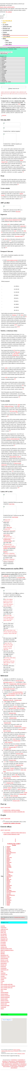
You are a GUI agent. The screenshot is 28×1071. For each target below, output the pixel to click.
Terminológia (3, 977)
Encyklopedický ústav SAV (14, 693)
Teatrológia (3, 973)
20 (23, 388)
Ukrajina (8, 901)
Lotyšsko (8, 874)
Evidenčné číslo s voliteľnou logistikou (11, 810)
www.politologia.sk (13, 1065)
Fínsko (7, 861)
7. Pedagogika (3, 66)
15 (16, 324)
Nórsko (8, 883)
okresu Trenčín (6, 535)
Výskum (2, 981)
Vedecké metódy (4, 999)
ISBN (21, 683)
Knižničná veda (4, 940)
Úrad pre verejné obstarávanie (12, 438)
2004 (17, 353)
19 (22, 385)
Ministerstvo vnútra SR (8, 700)
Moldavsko (8, 879)
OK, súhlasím (9, 11)
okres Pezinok (15, 517)
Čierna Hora (9, 857)
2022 (15, 230)
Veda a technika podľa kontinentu (8, 986)
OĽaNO (19, 456)
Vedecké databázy (4, 994)
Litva (7, 873)
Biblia (4, 38)
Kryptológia (3, 943)
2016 (25, 230)
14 (15, 324)
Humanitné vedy (4, 938)
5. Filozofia (3, 63)
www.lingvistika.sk (5, 1065)
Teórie (2, 971)
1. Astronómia (3, 73)
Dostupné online (12, 708)
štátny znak (17, 352)
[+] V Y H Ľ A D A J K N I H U (14, 47)
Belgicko (8, 850)
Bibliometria (3, 930)
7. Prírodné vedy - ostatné (6, 81)
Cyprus (8, 855)
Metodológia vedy (4, 955)
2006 (6, 368)
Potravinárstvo (4, 963)
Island (7, 869)
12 (6, 247)
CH (13, 92)
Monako (8, 880)
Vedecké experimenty (5, 995)
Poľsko (8, 884)
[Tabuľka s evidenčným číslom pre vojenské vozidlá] (9, 554)
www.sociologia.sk (14, 1066)
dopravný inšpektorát (12, 219)
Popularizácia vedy (5, 961)
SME (16, 774)
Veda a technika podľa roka (6, 987)
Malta (7, 878)
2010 (22, 315)
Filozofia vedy (4, 935)
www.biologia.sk (14, 1059)
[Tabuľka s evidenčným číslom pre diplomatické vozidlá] (9, 560)
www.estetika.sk (6, 1062)
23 (14, 445)
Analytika (3, 926)
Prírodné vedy (6, 28)
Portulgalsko (9, 885)
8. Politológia (3, 67)
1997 (7, 575)
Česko (7, 856)
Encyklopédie (4, 934)
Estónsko (8, 859)
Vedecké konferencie (5, 997)
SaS (6, 161)
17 (19, 326)
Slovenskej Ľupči (18, 236)
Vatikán (8, 904)
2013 (8, 224)
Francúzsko (8, 862)
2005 (6, 377)
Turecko (8, 903)
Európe (14, 845)
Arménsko (8, 848)
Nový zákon (8, 42)
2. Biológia (3, 74)
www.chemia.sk (23, 1063)
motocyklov (23, 226)
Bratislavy (5, 551)
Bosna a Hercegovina (11, 852)
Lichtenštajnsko (9, 872)
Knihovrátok (6, 34)
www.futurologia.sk (8, 1063)
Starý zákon (8, 44)
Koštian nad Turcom (9, 406)
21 (19, 396)
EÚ (14, 350)
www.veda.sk (21, 1066)
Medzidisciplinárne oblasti (6, 948)
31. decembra (19, 577)
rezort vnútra (14, 411)
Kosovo (8, 870)
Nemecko (8, 881)
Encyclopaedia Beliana (18, 692)
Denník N (15, 706)
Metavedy (3, 951)
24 (12, 471)
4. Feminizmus (3, 61)
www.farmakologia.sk (14, 1062)
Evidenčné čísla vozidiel (13, 843)
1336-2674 (10, 742)
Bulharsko (8, 853)
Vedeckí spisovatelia (5, 1005)
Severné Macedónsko (11, 891)
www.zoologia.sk (14, 1067)
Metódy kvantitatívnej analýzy (7, 950)
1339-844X (21, 708)
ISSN (18, 708)
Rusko (7, 889)
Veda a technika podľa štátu (7, 984)
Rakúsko (8, 886)
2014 (6, 239)
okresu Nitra (9, 527)
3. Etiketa (2, 60)
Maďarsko (8, 876)
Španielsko (8, 897)
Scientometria (3, 968)
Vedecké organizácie (5, 1002)
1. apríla (4, 575)
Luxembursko (9, 875)
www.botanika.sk (21, 1059)
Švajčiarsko (8, 900)
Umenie (5, 32)
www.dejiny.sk (5, 1061)
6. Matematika (3, 80)
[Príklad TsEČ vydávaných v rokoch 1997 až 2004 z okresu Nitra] (7, 521)
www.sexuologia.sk (7, 1066)
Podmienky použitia (21, 1053)
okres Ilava (18, 211)
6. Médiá (2, 64)
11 (10, 240)
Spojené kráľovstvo (10, 895)
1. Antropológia (3, 57)
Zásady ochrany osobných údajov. (7, 7)
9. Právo (2, 69)
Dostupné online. (13, 683)
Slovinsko (8, 893)
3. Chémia (3, 76)
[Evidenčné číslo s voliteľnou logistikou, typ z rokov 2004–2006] (9, 538)
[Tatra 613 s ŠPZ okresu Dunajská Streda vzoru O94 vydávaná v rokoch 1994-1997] (8, 622)
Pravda (16, 745)
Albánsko (8, 846)
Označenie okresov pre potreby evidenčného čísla (14, 811)
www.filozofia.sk (22, 1062)
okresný (6, 219)
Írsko (7, 868)
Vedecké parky (4, 1003)
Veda (22, 693)
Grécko (8, 863)
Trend (14, 739)
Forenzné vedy (4, 937)
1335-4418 (8, 778)
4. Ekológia (3, 77)
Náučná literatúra (4, 958)
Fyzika (3, 1063)
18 (15, 378)
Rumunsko (8, 887)
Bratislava (14, 315)
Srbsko (7, 896)
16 (18, 326)
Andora (8, 847)
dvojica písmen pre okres (12, 260)
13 (26, 316)
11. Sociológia (3, 71)
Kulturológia (3, 945)
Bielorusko (8, 851)
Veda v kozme (4, 989)
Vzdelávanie (3, 1007)
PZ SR (19, 219)
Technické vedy (4, 974)
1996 (19, 404)
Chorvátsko (8, 867)
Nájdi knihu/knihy (4, 53)
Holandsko (8, 866)
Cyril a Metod (6, 36)
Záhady (2, 1008)
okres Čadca (11, 504)
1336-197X (8, 748)
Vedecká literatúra (4, 992)
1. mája (14, 353)
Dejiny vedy (3, 932)
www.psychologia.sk (22, 1065)
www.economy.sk (11, 1061)
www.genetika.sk (16, 1063)
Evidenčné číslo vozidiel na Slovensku (12, 823)
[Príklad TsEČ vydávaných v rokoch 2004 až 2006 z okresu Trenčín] (9, 530)
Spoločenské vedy (7, 30)
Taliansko (8, 902)
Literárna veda (4, 947)
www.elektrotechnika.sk (20, 1061)
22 (7, 416)
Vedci (2, 990)
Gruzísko (8, 864)
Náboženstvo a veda (5, 956)
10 (23, 235)
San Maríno (8, 890)
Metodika (3, 953)
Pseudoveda (3, 966)
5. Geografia (3, 78)
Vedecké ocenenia (4, 1000)
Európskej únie (15, 355)
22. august (5, 24)
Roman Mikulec (13, 456)
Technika (3, 976)
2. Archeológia (3, 59)
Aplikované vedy (7, 26)
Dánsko (8, 858)
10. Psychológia (4, 70)
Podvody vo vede (4, 960)
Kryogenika (3, 942)
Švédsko (8, 898)
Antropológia (3, 927)
